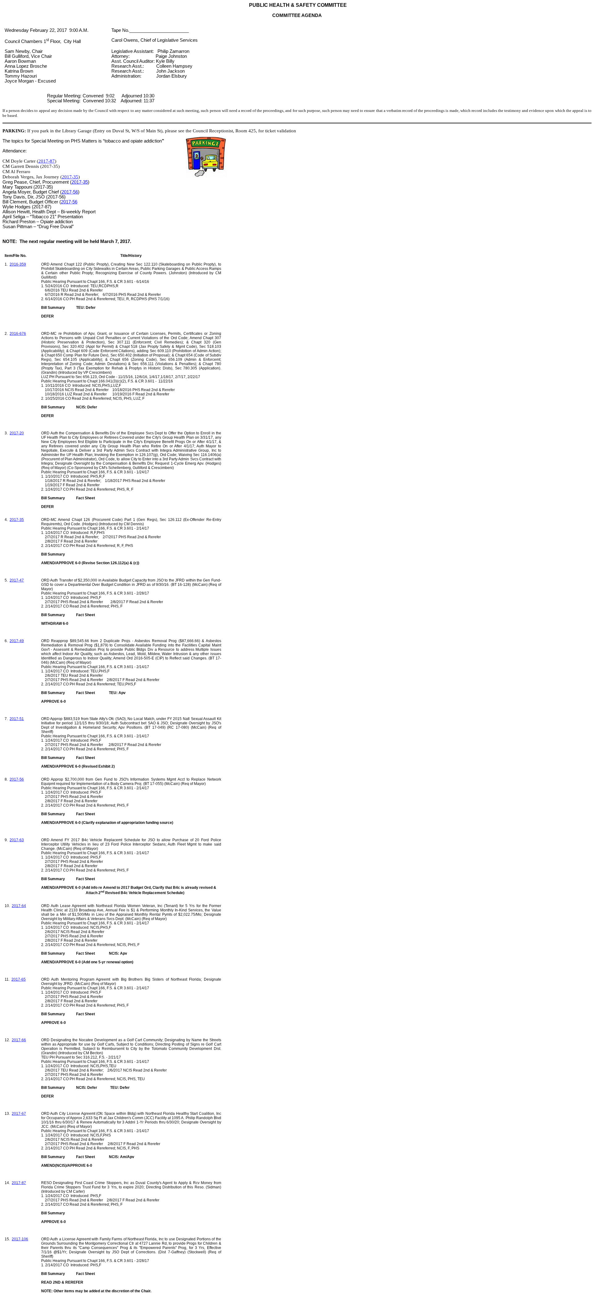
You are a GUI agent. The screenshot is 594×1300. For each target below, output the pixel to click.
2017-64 (19, 906)
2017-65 (18, 979)
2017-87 (46, 161)
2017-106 (20, 1239)
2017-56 (70, 192)
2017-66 (19, 1040)
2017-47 (17, 580)
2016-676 (18, 333)
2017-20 (17, 433)
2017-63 (17, 840)
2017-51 (17, 719)
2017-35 (70, 176)
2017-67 (19, 1113)
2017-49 (17, 641)
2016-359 (18, 264)
